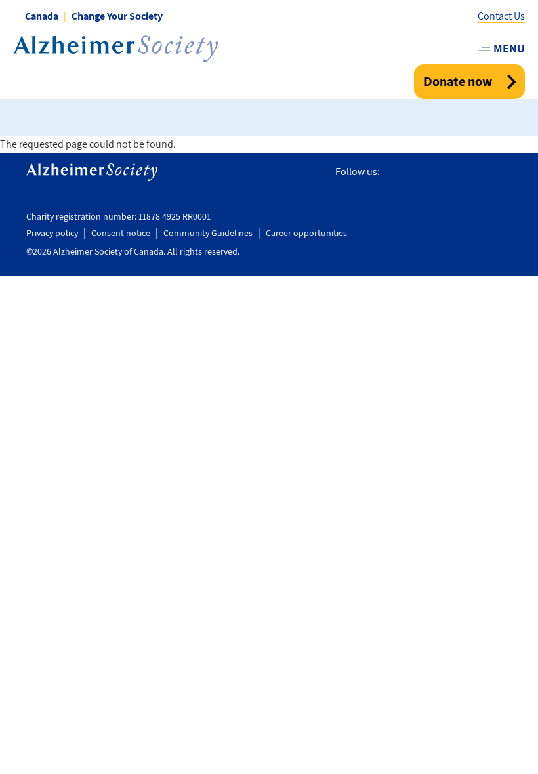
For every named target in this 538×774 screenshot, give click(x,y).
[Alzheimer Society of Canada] (115, 48)
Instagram (446, 172)
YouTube (475, 172)
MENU (509, 48)
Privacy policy (52, 233)
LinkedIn (504, 172)
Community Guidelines (208, 233)
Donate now (458, 81)
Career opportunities (306, 233)
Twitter (418, 172)
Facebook (394, 172)
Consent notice (120, 233)
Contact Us (501, 16)
